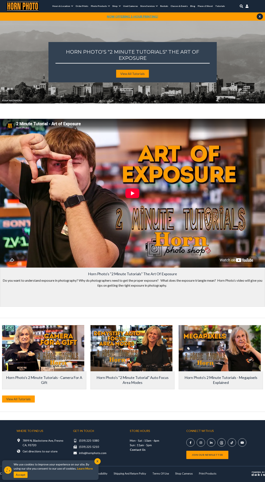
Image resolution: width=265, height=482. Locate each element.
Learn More (85, 468)
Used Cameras (130, 6)
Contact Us (138, 449)
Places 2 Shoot (205, 6)
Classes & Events (179, 6)
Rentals (164, 6)
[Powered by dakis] (258, 473)
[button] (63, 6)
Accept (20, 474)
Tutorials (220, 6)
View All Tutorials (18, 399)
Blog (192, 6)
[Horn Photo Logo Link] (23, 5)
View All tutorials (132, 74)
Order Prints (82, 6)
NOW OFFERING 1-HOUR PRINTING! (132, 16)
